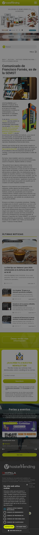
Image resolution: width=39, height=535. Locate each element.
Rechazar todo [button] (21, 526)
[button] (15, 530)
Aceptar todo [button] (9, 526)
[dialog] (19, 267)
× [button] (27, 484)
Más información (8, 505)
